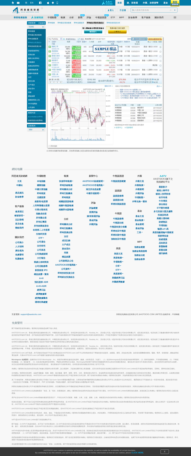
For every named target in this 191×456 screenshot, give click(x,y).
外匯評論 (93, 224)
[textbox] (154, 10)
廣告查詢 (19, 250)
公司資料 (31, 107)
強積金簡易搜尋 (139, 251)
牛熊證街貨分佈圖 (118, 227)
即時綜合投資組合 (35, 43)
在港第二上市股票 (41, 230)
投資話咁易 (163, 215)
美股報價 (117, 257)
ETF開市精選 (163, 208)
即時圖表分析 (66, 189)
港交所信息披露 (93, 189)
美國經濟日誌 (118, 277)
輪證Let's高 (163, 229)
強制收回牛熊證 (118, 239)
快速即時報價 (65, 181)
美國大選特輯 (163, 218)
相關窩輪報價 (33, 70)
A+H (41, 278)
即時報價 (31, 31)
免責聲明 (19, 254)
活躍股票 (41, 197)
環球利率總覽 (41, 302)
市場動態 (117, 262)
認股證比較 (118, 200)
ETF (41, 238)
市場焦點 (163, 225)
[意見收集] (18, 3)
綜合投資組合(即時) (35, 117)
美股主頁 (118, 253)
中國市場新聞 (92, 193)
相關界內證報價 (66, 209)
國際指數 (41, 185)
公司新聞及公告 (66, 261)
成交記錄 (31, 81)
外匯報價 (139, 185)
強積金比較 (139, 255)
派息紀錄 (31, 55)
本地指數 (41, 181)
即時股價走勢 (66, 232)
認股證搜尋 (118, 196)
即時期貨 (41, 193)
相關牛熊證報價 (66, 205)
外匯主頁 (139, 181)
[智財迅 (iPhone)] (48, 2)
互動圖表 (31, 62)
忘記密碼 (19, 219)
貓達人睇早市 (163, 190)
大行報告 (41, 258)
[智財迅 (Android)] (53, 2)
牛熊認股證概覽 (118, 181)
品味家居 (163, 243)
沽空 (29, 77)
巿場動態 (139, 197)
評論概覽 (93, 208)
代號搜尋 (41, 23)
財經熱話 (163, 222)
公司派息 (41, 250)
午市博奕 (163, 201)
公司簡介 (19, 242)
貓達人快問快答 (163, 194)
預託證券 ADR (41, 282)
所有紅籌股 (41, 222)
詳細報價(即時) (33, 51)
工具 (139, 232)
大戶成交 (31, 85)
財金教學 (19, 197)
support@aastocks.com (31, 314)
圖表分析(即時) (33, 58)
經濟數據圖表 (41, 298)
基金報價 (139, 220)
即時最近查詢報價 (35, 35)
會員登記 (19, 211)
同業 (29, 92)
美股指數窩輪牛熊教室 (163, 232)
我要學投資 (163, 236)
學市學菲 (163, 204)
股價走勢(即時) (33, 66)
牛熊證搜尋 (118, 218)
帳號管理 (19, 215)
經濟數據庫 (41, 294)
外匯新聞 (139, 189)
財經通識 (163, 239)
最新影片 (163, 187)
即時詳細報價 (66, 185)
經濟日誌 (41, 290)
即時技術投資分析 (35, 46)
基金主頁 (139, 216)
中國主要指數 (41, 189)
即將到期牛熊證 (118, 235)
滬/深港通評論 (93, 216)
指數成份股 (41, 213)
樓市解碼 (163, 253)
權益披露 (31, 96)
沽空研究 (41, 246)
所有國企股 (41, 217)
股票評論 (93, 212)
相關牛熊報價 (33, 73)
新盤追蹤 (163, 250)
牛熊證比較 (118, 222)
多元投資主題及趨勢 (163, 211)
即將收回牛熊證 (118, 231)
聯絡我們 (19, 228)
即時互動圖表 (66, 193)
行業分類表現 (41, 209)
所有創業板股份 (41, 226)
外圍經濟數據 (118, 282)
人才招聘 (19, 246)
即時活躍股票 (33, 39)
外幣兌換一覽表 (139, 201)
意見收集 (19, 223)
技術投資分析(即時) (35, 120)
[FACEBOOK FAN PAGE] (40, 3)
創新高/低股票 (41, 201)
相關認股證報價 (66, 201)
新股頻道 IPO (41, 270)
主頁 (19, 181)
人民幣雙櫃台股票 (41, 205)
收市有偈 (163, 197)
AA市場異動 (32, 104)
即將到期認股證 (118, 204)
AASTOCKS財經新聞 (92, 181)
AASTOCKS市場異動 (65, 265)
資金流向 (31, 89)
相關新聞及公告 (34, 100)
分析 (117, 266)
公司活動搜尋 (41, 266)
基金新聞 (139, 224)
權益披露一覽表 (41, 274)
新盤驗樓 (163, 246)
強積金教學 (139, 259)
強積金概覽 (139, 247)
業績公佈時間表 (41, 262)
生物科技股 (41, 234)
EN (31, 3)
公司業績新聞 (41, 254)
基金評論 (93, 220)
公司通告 (41, 242)
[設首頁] (13, 3)
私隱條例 (19, 258)
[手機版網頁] (58, 2)
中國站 (19, 185)
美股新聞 (117, 273)
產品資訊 (19, 193)
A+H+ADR (41, 286)
